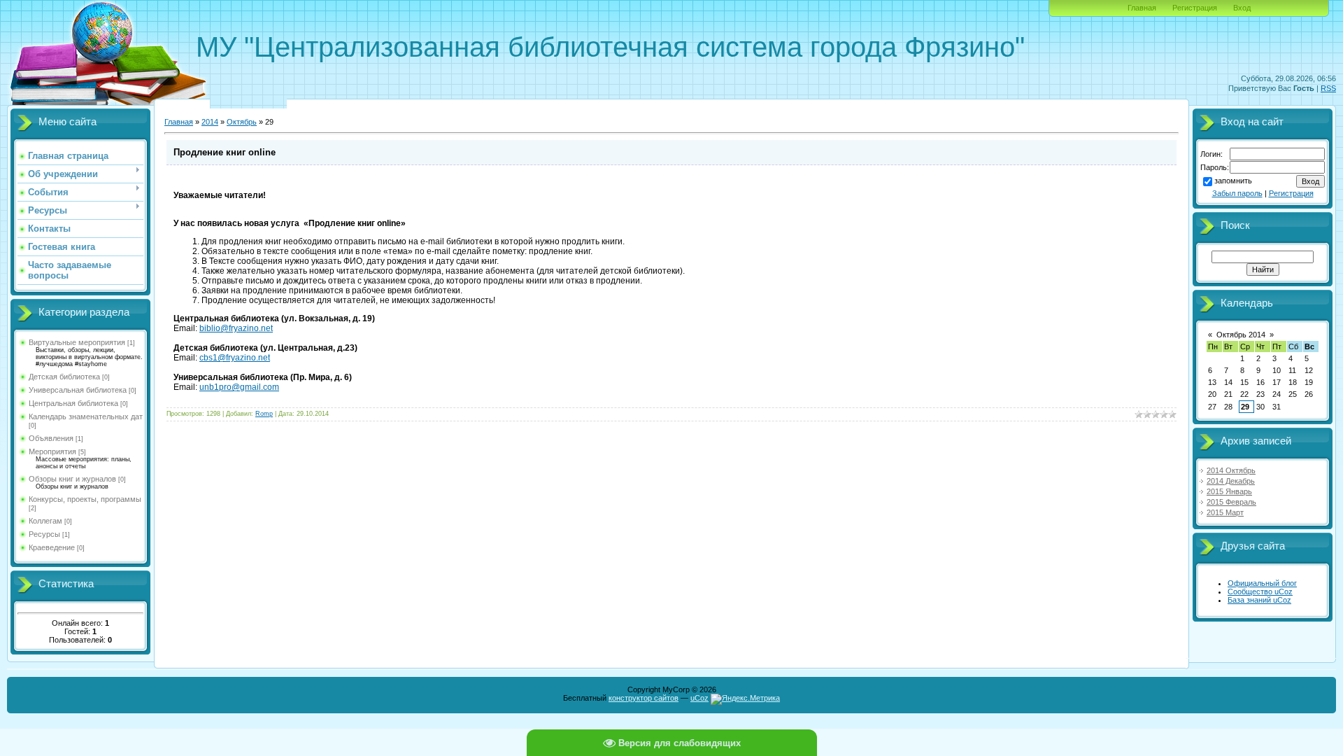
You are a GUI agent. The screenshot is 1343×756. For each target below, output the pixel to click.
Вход (1242, 8)
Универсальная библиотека (78, 390)
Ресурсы (44, 534)
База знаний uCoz (1259, 600)
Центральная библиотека (73, 403)
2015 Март (1225, 512)
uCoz (699, 698)
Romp (264, 413)
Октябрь (242, 122)
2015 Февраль (1231, 502)
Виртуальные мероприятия (77, 342)
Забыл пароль (1237, 193)
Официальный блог (1262, 583)
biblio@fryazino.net (236, 328)
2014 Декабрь (1231, 481)
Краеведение (52, 547)
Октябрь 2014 (1240, 334)
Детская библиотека (64, 376)
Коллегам (45, 521)
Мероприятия (52, 451)
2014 (209, 122)
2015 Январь (1229, 491)
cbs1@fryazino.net (234, 358)
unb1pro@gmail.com (239, 387)
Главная (1142, 8)
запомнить (1233, 180)
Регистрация (1194, 8)
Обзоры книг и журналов (72, 479)
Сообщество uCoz (1260, 591)
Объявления (51, 438)
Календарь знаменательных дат (86, 416)
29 (1245, 406)
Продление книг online (224, 152)
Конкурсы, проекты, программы (85, 499)
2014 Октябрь (1231, 470)
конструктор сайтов (643, 698)
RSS (1328, 88)
